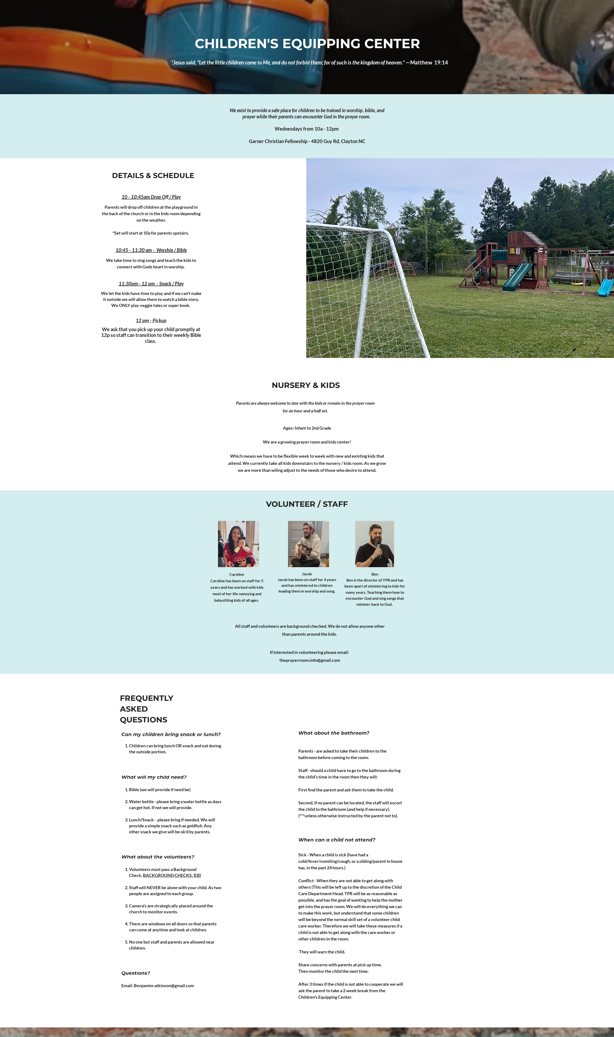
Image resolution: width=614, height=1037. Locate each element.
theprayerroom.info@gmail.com (309, 660)
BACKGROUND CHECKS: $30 (172, 875)
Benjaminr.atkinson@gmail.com (164, 985)
